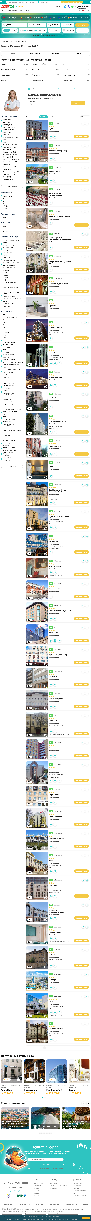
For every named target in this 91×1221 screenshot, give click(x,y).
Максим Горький (56, 699)
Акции (75, 1193)
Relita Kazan (54, 353)
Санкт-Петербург (39, 64)
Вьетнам (26, 17)
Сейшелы (73, 17)
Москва (4, 64)
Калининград (69, 75)
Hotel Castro (54, 955)
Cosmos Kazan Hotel (57, 421)
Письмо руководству (79, 1195)
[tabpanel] (11, 1077)
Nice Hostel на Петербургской (55, 194)
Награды (37, 1188)
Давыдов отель (55, 817)
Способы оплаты (78, 1183)
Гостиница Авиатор (57, 748)
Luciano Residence (56, 328)
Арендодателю (55, 1188)
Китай (46, 17)
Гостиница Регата (56, 839)
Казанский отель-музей (59, 217)
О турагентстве (39, 1183)
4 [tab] (48, 1098)
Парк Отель (54, 795)
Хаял (51, 861)
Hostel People (54, 398)
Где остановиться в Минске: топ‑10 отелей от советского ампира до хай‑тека (14, 1125)
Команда (36, 1190)
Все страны (84, 17)
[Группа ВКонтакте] (11, 1191)
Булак (51, 129)
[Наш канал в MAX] (19, 1191)
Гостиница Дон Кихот (58, 284)
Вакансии (37, 1193)
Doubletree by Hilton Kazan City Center (57, 491)
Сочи (65, 64)
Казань (66, 70)
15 (65, 1048)
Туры (3, 10)
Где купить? (7, 1204)
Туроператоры (71, 1204)
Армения (53, 885)
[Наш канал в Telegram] (15, 1191)
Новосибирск (69, 80)
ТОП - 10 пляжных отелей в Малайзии (45, 1127)
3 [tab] (45, 1098)
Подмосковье (37, 75)
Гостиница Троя (56, 589)
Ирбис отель (54, 171)
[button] (83, 1103)
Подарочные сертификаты (81, 1190)
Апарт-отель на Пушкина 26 (60, 263)
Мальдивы (36, 17)
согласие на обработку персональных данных (24, 2)
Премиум (53, 306)
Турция (8, 17)
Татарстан (53, 542)
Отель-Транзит (55, 932)
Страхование (77, 1188)
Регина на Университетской (57, 911)
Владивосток (37, 80)
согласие (34, 1218)
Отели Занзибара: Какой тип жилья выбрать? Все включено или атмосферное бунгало (75, 1125)
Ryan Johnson (55, 566)
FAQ (35, 1198)
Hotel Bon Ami (55, 446)
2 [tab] (43, 1098)
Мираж (52, 1002)
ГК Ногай (53, 677)
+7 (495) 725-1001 (82, 7)
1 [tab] (41, 1098)
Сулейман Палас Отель (59, 517)
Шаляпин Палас (56, 1029)
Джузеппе (53, 721)
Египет (17, 17)
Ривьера (52, 980)
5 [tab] (50, 1098)
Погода (78, 53)
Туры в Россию (35, 53)
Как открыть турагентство (58, 1185)
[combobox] (82, 30)
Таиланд (63, 17)
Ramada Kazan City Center (60, 611)
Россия (54, 17)
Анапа (3, 80)
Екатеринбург (38, 70)
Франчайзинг (54, 1183)
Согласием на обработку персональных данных (62, 1219)
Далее (71, 1048)
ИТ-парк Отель (55, 377)
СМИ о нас (37, 1185)
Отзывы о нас (54, 1204)
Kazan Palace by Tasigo (58, 151)
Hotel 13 (52, 467)
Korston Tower (55, 633)
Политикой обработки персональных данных (34, 1219)
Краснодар (5, 75)
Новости (39, 1204)
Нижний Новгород (8, 70)
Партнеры (37, 1195)
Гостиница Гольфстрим (59, 770)
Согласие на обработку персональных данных (63, 1214)
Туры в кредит (77, 1185)
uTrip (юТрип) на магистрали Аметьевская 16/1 (60, 239)
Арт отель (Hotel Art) (58, 655)
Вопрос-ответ (56, 53)
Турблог (85, 1204)
